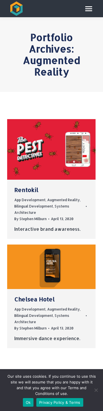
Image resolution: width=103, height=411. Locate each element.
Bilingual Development (33, 206)
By (30, 219)
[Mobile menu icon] (88, 8)
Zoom (43, 149)
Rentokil (26, 189)
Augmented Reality (63, 200)
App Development (29, 200)
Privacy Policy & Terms (59, 402)
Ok (28, 402)
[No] (96, 390)
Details (59, 149)
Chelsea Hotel (34, 299)
